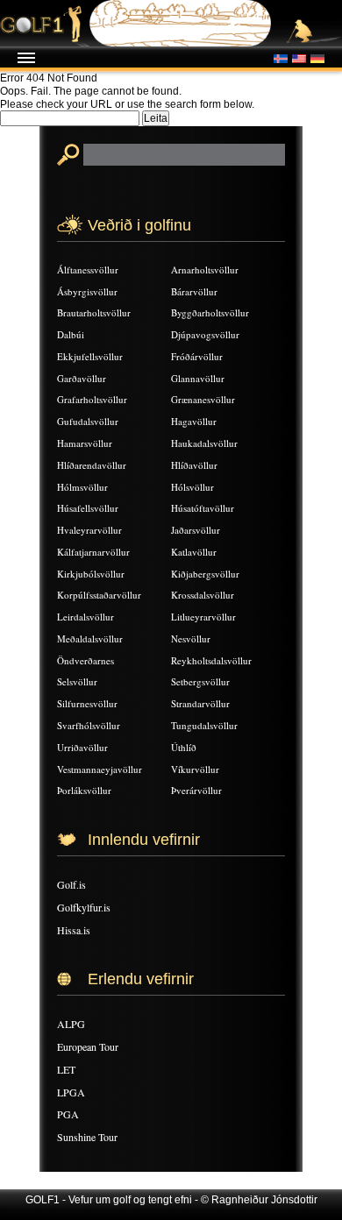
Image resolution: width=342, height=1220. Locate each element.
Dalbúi (70, 334)
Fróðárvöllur (197, 356)
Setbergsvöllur (200, 681)
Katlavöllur (194, 551)
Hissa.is (73, 930)
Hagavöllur (194, 421)
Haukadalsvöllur (204, 443)
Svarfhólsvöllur (88, 725)
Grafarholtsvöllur (92, 399)
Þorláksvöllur (84, 790)
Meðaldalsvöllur (90, 638)
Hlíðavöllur (194, 465)
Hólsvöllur (192, 486)
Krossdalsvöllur (202, 594)
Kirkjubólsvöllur (91, 573)
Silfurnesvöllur (87, 703)
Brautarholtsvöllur (94, 312)
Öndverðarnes (85, 660)
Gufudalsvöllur (87, 421)
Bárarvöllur (194, 291)
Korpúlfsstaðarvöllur (99, 594)
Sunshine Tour (87, 1137)
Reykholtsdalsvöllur (211, 660)
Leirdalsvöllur (85, 616)
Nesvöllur (190, 638)
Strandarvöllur (200, 703)
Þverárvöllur (196, 790)
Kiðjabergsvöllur (205, 573)
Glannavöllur (197, 378)
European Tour (87, 1046)
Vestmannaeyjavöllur (99, 769)
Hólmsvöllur (82, 486)
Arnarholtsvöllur (205, 269)
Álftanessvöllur (87, 269)
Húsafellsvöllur (87, 507)
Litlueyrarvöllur (203, 616)
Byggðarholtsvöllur (210, 312)
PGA (68, 1114)
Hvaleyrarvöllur (89, 529)
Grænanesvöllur (203, 399)
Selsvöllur (77, 681)
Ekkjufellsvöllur (90, 356)
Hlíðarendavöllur (91, 465)
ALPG (71, 1024)
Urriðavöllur (82, 747)
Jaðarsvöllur (195, 529)
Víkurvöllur (195, 769)
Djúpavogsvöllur (205, 334)
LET (66, 1069)
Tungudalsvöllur (204, 725)
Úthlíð (183, 747)
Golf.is (71, 884)
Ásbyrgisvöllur (87, 291)
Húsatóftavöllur (202, 507)
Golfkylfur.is (83, 907)
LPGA (71, 1092)
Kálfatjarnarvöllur (93, 551)
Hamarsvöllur (84, 443)
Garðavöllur (81, 378)
